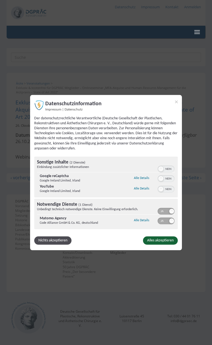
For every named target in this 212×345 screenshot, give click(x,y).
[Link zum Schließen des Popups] (176, 101)
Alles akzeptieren (160, 240)
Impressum (53, 109)
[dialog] (106, 172)
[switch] (166, 168)
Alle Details (141, 178)
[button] (160, 169)
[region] (106, 194)
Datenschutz (74, 109)
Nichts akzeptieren (52, 240)
